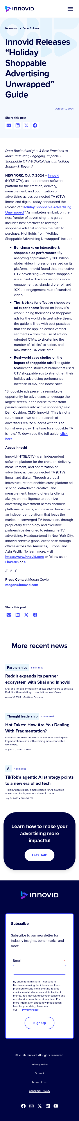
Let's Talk (39, 855)
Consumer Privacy (39, 1091)
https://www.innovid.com (24, 556)
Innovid (53, 175)
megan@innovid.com (21, 584)
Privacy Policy (30, 1010)
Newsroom (11, 28)
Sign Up (39, 1022)
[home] (19, 9)
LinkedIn (12, 561)
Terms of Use (39, 1082)
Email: (39, 960)
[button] (70, 8)
